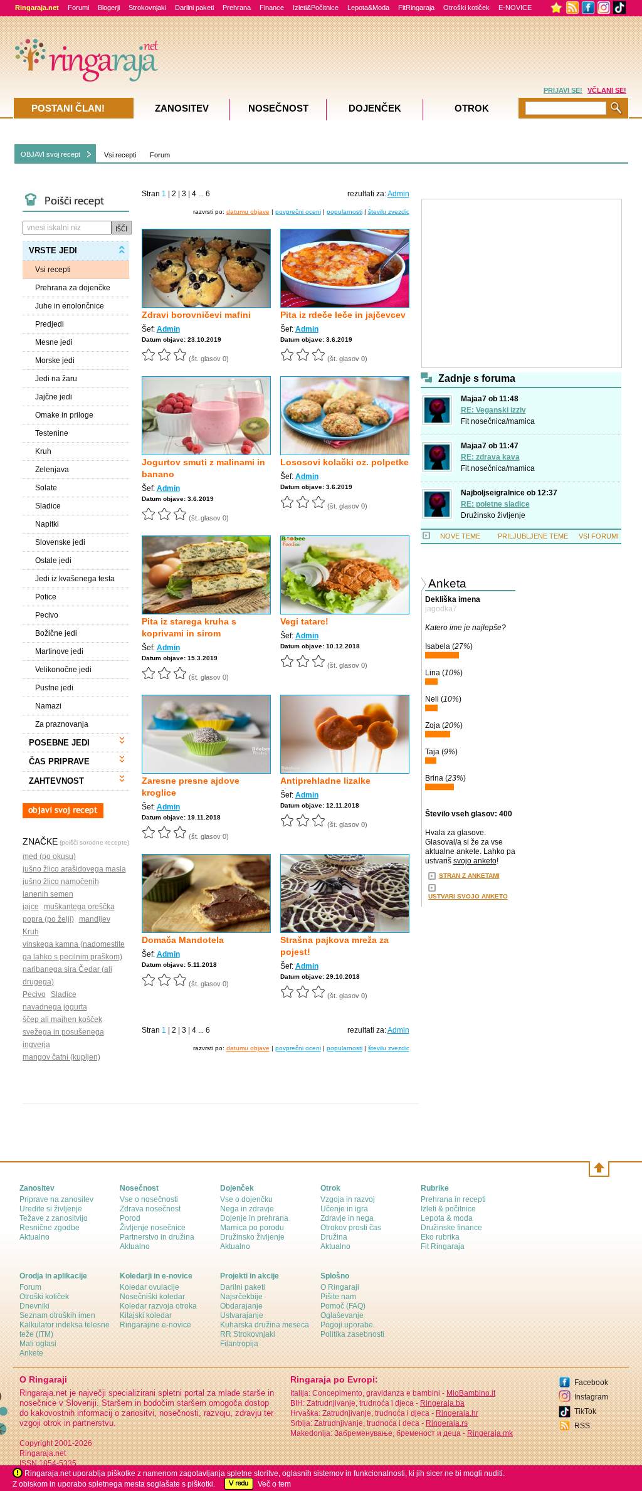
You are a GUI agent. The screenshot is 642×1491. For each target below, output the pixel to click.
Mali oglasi (37, 1343)
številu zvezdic (388, 211)
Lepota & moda (447, 1218)
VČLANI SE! (606, 90)
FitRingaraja (416, 7)
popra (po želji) (48, 919)
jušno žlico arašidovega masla (74, 869)
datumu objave (248, 211)
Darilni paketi (194, 7)
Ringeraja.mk (490, 1433)
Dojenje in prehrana (254, 1218)
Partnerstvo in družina (157, 1237)
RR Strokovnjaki (247, 1334)
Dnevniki (34, 1306)
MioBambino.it (470, 1393)
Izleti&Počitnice (316, 7)
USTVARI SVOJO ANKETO (468, 896)
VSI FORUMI (599, 536)
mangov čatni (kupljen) (61, 1057)
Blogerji (109, 7)
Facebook (591, 1382)
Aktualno (34, 1237)
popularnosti (344, 211)
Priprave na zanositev (56, 1199)
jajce (31, 906)
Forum (160, 155)
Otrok (472, 108)
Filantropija (239, 1343)
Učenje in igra (344, 1208)
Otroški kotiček (466, 7)
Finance (272, 7)
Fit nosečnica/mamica (498, 421)
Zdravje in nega (347, 1218)
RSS (582, 1425)
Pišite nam (338, 1296)
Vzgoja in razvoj (347, 1199)
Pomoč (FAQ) (343, 1306)
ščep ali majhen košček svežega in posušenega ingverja (63, 1032)
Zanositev (182, 108)
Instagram (591, 1397)
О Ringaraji (339, 1287)
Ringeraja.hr (457, 1413)
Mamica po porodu (252, 1227)
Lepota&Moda (368, 7)
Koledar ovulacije (149, 1287)
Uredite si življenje (50, 1208)
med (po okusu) (49, 856)
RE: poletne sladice (495, 504)
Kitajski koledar (146, 1315)
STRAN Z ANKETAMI (469, 875)
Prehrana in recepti (453, 1199)
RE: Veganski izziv (493, 410)
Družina (333, 1237)
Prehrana (237, 7)
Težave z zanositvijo (53, 1218)
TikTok (585, 1411)
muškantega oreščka (79, 906)
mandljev (94, 919)
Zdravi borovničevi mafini (196, 315)
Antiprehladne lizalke (325, 781)
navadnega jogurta (55, 1007)
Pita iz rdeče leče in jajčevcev (343, 315)
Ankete (31, 1353)
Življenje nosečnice (153, 1227)
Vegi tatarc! (304, 621)
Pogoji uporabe (346, 1324)
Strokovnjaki (147, 7)
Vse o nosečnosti (149, 1199)
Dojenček (375, 108)
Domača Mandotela (183, 940)
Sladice (63, 994)
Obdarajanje (241, 1306)
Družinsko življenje (493, 515)
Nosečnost (278, 108)
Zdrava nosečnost (150, 1208)
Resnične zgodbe (49, 1227)
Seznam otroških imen (57, 1315)
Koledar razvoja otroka (158, 1306)
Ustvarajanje (241, 1315)
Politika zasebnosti (352, 1334)
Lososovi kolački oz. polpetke (344, 462)
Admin (168, 329)
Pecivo (34, 994)
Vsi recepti (120, 155)
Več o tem (274, 1484)
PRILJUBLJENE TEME (533, 536)
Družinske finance (451, 1227)
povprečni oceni (298, 211)
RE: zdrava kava (490, 457)
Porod (130, 1218)
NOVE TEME (460, 536)
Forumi (78, 7)
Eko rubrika (440, 1237)
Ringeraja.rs (447, 1423)
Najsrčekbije (241, 1296)
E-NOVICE (515, 7)
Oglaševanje (342, 1315)
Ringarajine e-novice (155, 1324)
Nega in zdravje (247, 1208)
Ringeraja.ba (442, 1403)
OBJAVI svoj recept (50, 154)
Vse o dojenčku (246, 1199)
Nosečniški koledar (152, 1296)
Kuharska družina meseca (264, 1324)
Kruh (31, 931)
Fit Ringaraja (443, 1246)
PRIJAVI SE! (563, 90)
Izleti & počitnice (448, 1208)
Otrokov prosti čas (350, 1227)
